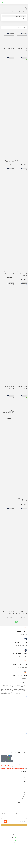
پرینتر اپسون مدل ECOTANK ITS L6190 (22, 273)
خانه (26, 11)
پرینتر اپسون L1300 (8, 48)
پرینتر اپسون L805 (8, 161)
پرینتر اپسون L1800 (21, 161)
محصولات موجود (23, 20)
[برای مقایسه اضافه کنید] (25, 45)
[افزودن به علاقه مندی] (18, 45)
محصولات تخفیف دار (22, 18)
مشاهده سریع (22, 45)
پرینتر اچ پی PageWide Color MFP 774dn (7, 413)
